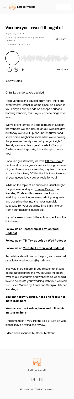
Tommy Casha (44, 189)
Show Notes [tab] (14, 81)
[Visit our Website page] (41, 379)
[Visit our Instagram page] (33, 379)
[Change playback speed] (23, 69)
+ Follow (63, 6)
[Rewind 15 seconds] (9, 69)
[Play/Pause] (12, 58)
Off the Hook (53, 161)
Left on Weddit (26, 6)
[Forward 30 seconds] (15, 69)
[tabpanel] (37, 214)
